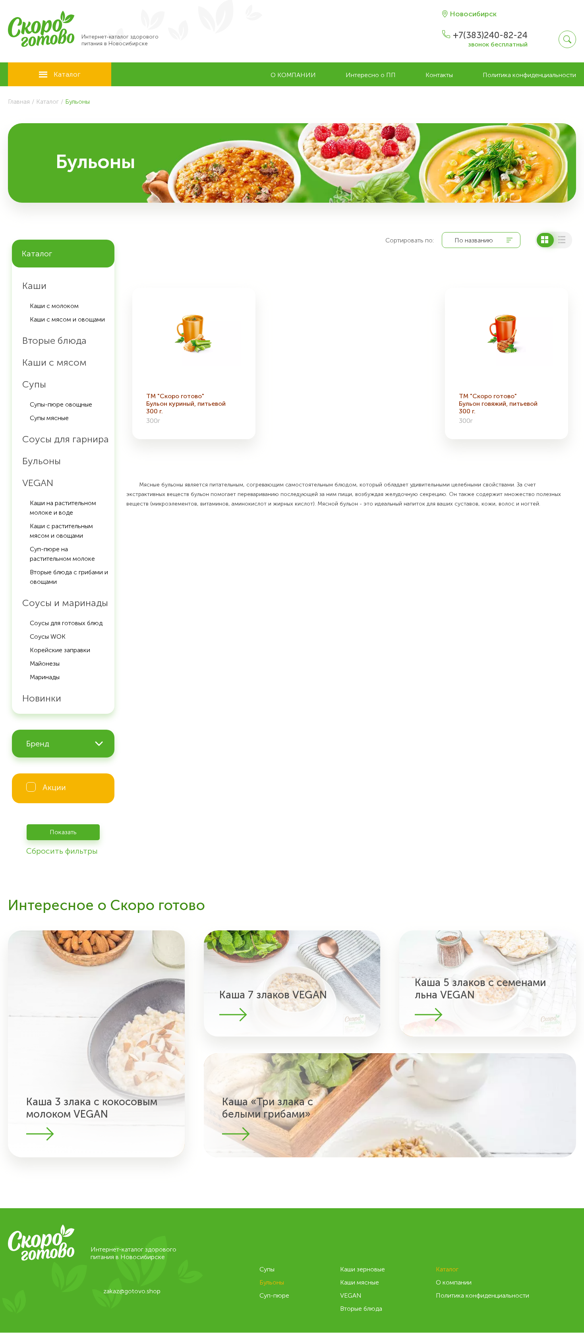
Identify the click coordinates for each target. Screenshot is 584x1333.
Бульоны (271, 1282)
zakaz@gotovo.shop (132, 1291)
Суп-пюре (274, 1295)
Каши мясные (359, 1282)
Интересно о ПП (371, 75)
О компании (293, 75)
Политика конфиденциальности (529, 75)
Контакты (439, 75)
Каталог (67, 74)
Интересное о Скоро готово (106, 905)
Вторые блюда (361, 1308)
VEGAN (351, 1295)
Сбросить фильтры (62, 851)
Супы (267, 1269)
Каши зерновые (362, 1269)
